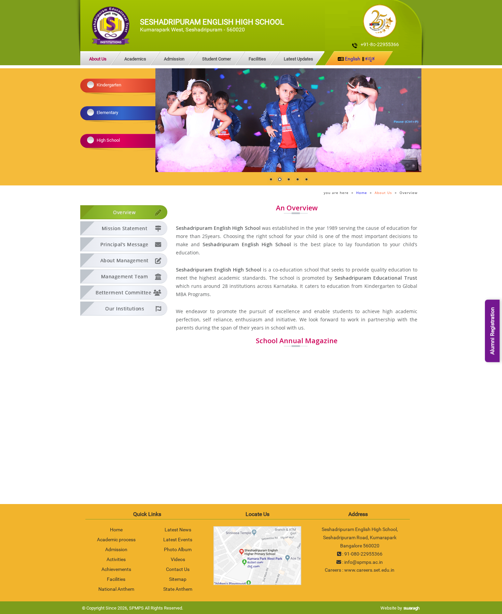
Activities (116, 559)
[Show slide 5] (306, 180)
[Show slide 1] (271, 180)
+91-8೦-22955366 (380, 44)
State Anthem (177, 589)
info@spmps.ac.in (363, 562)
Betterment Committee (123, 292)
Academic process (116, 539)
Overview (124, 212)
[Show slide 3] (288, 180)
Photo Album (178, 549)
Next (411, 120)
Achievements (116, 569)
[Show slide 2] (279, 180)
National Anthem (116, 589)
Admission (174, 58)
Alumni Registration (492, 331)
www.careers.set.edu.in (369, 570)
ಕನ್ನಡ (370, 58)
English (352, 58)
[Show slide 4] (297, 180)
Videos (178, 559)
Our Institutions (124, 308)
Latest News (178, 529)
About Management (124, 260)
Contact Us (178, 569)
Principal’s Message (124, 244)
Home (361, 192)
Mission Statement (125, 228)
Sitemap (177, 579)
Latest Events (177, 539)
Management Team (124, 276)
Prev (166, 120)
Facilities (257, 58)
